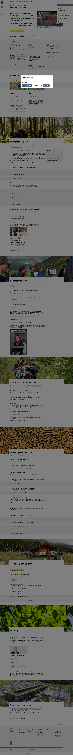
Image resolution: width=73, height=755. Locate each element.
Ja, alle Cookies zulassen (26, 85)
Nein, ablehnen (46, 85)
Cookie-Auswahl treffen (37, 85)
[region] (37, 81)
